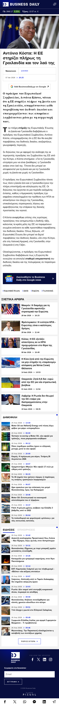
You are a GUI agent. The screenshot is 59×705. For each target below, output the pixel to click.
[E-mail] (54, 701)
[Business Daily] (21, 4)
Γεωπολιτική (48, 291)
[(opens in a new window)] (5, 701)
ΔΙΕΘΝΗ (24, 71)
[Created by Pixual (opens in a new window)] (29, 693)
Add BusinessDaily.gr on (30, 86)
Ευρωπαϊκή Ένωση (12, 291)
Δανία (25, 291)
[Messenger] (34, 701)
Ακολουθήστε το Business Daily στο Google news (30, 278)
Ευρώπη (35, 291)
